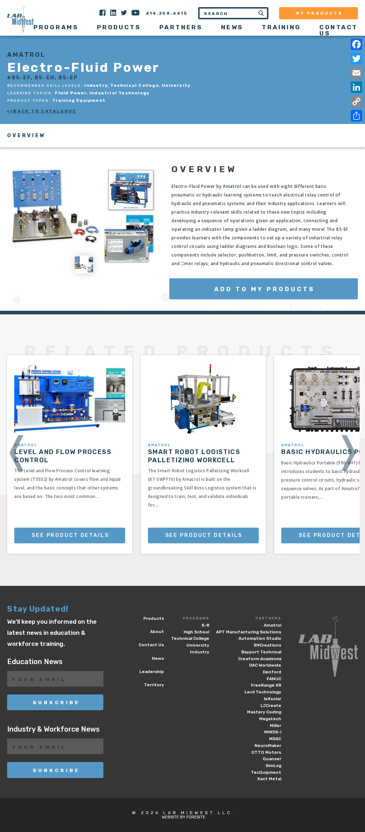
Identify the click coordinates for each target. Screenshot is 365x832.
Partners (268, 618)
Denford (272, 671)
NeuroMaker (268, 745)
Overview (26, 135)
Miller (275, 725)
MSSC (275, 738)
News (232, 27)
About (157, 631)
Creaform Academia (259, 658)
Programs (196, 618)
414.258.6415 (167, 13)
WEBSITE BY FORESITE (183, 817)
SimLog (273, 765)
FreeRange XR (266, 685)
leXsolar (272, 698)
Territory (154, 684)
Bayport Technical (261, 651)
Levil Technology (263, 691)
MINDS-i (272, 731)
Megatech (270, 718)
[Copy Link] (356, 101)
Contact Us (338, 30)
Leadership (151, 671)
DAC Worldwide (265, 665)
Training (281, 27)
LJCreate (271, 705)
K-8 (205, 625)
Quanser (272, 758)
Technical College (190, 638)
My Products (319, 13)
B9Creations (267, 645)
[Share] (356, 116)
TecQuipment (266, 772)
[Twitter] (356, 58)
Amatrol (232, 186)
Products (119, 27)
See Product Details (70, 535)
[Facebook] (356, 44)
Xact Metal (269, 778)
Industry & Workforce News (53, 729)
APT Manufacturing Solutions (248, 631)
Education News (34, 662)
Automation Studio (259, 638)
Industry (199, 651)
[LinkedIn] (356, 87)
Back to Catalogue (44, 111)
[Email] (356, 73)
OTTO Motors (266, 752)
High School (196, 631)
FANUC (274, 678)
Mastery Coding (264, 711)
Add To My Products (264, 289)
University (197, 645)
